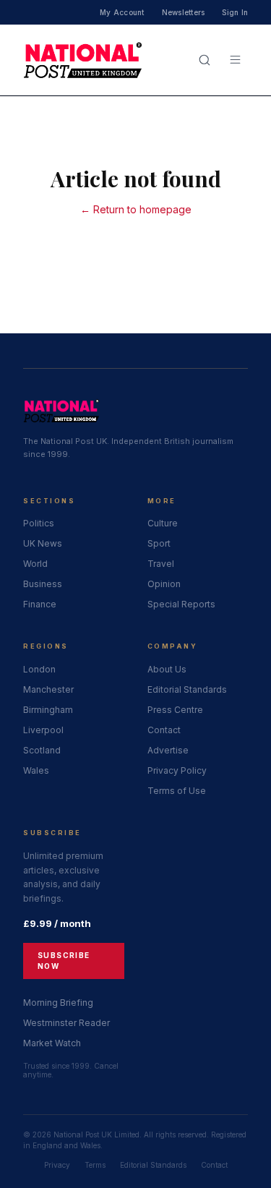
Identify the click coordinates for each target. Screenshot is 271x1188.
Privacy (57, 1165)
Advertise (168, 750)
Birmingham (48, 709)
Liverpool (43, 730)
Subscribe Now (64, 960)
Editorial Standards (187, 689)
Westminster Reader (66, 1022)
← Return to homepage (136, 209)
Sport (159, 543)
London (39, 669)
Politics (38, 523)
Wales (36, 770)
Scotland (42, 750)
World (35, 563)
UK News (42, 543)
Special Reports (181, 604)
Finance (39, 604)
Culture (162, 523)
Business (42, 583)
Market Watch (52, 1043)
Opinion (164, 583)
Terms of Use (176, 790)
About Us (166, 669)
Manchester (48, 689)
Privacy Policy (177, 770)
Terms (95, 1165)
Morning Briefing (58, 1002)
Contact (164, 730)
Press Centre (175, 709)
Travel (160, 563)
